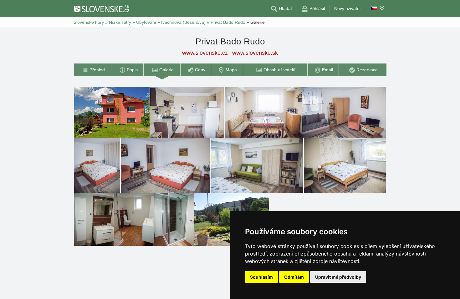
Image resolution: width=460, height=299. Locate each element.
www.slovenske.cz (205, 53)
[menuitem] (93, 69)
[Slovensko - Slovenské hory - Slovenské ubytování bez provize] (101, 8)
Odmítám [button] (294, 277)
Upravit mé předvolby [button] (338, 277)
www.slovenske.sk (255, 53)
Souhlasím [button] (261, 277)
